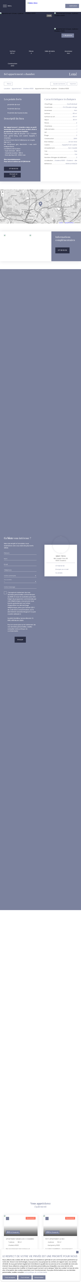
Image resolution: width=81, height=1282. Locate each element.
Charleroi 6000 (28, 89)
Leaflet (61, 223)
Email (6, 564)
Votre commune (10, 576)
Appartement (17, 89)
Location (7, 89)
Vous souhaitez (8, 579)
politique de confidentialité (17, 630)
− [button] (2, 195)
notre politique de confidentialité (35, 1272)
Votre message (9, 587)
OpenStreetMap (69, 223)
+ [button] (2, 192)
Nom (5, 559)
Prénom (6, 553)
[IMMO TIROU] (41, 6)
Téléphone (8, 570)
